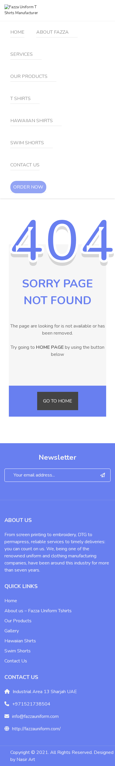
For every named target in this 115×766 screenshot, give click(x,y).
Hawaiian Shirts (20, 641)
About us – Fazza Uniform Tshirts (38, 611)
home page (50, 347)
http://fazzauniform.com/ (36, 729)
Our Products (18, 621)
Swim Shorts (17, 651)
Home (10, 601)
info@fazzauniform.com (35, 716)
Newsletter (57, 457)
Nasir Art (26, 759)
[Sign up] (103, 475)
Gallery (11, 631)
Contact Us (15, 661)
